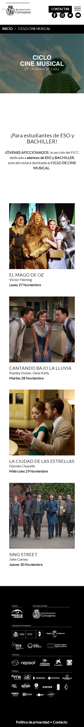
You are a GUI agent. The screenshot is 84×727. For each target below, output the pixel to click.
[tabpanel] (42, 64)
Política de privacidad (32, 722)
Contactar (60, 9)
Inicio (7, 29)
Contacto (60, 722)
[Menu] (77, 9)
